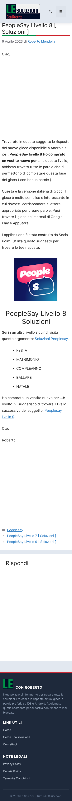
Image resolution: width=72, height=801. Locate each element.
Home (7, 730)
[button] (50, 11)
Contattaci (10, 744)
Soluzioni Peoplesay (51, 339)
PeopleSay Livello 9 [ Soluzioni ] (31, 542)
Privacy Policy (12, 764)
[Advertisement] (36, 99)
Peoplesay (15, 530)
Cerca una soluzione (16, 737)
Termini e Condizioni (16, 778)
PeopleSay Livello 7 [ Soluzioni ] (31, 536)
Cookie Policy (12, 771)
